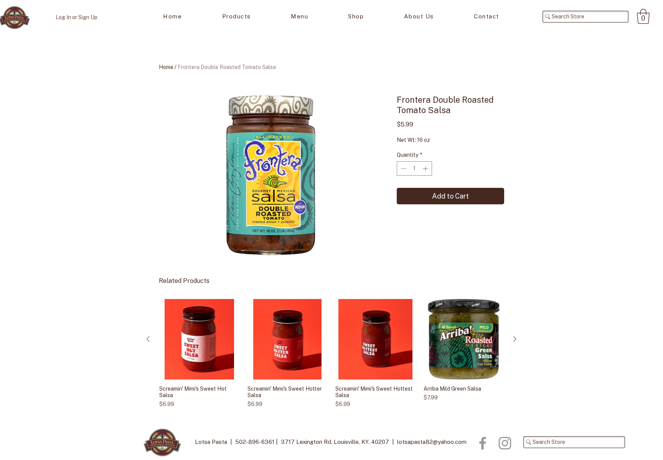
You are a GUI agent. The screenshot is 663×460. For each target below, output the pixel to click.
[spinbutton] (414, 168)
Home (166, 67)
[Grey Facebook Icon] (482, 443)
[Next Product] (515, 338)
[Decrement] (402, 168)
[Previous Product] (148, 338)
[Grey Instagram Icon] (504, 443)
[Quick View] (199, 339)
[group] (331, 354)
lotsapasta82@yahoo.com (432, 442)
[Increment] (426, 168)
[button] (643, 16)
